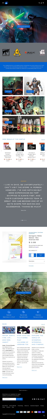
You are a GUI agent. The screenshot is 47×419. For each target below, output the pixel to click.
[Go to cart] (43, 3)
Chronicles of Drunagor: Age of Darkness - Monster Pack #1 (32, 155)
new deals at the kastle (13, 139)
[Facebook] (34, 399)
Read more (4, 377)
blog (4, 324)
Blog (13, 407)
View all (43, 139)
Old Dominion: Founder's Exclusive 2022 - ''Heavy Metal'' (8, 155)
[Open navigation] (3, 2)
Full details (31, 265)
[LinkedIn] (42, 399)
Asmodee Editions (33, 232)
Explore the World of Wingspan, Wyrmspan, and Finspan (37, 340)
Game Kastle (12, 414)
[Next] (45, 24)
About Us (26, 405)
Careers (8, 407)
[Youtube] (38, 399)
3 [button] (23, 220)
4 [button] (24, 220)
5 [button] (26, 220)
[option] (23, 24)
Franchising (20, 405)
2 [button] (22, 220)
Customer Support (34, 405)
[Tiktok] (40, 399)
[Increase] (35, 255)
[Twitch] (44, 399)
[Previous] (1, 24)
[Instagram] (36, 399)
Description (31, 261)
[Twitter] (32, 399)
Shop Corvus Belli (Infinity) (23, 292)
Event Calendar (12, 405)
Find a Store (5, 405)
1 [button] (21, 220)
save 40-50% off (23, 26)
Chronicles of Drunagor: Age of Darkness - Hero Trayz (20, 155)
